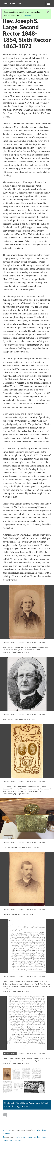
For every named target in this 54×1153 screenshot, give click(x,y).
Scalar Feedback (15, 1140)
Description (9, 642)
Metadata (6, 1134)
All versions (41, 1130)
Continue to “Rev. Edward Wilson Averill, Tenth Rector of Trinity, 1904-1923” (26, 1104)
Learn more (26, 15)
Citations (31, 642)
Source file (44, 642)
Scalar (18, 1137)
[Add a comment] (6, 1115)
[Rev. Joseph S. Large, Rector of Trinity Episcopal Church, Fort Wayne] (7, 1074)
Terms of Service (33, 1137)
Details (21, 642)
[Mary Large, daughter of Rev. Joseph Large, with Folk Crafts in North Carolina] (34, 1087)
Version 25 (7, 1130)
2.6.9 (23, 1137)
